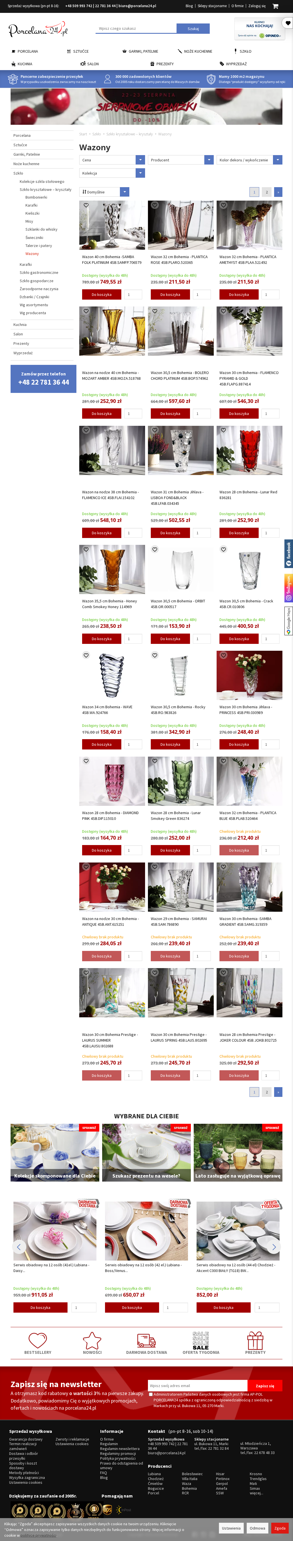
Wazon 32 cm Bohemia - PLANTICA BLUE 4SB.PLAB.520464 (247, 815)
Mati (253, 1483)
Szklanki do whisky (41, 229)
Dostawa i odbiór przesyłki (23, 1456)
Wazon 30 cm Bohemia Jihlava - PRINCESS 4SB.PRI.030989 (245, 709)
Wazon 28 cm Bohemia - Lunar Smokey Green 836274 (176, 815)
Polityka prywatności (118, 1458)
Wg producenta (33, 312)
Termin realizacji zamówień (23, 1446)
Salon (93, 63)
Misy (29, 221)
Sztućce (81, 51)
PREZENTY (255, 1352)
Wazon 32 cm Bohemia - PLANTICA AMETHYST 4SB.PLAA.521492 (247, 259)
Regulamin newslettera (120, 1448)
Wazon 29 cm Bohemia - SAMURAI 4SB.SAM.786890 (179, 921)
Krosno (256, 1473)
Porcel (153, 1493)
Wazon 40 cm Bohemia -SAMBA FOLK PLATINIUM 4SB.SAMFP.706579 (111, 259)
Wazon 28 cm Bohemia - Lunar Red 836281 (248, 494)
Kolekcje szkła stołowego (42, 181)
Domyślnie (95, 192)
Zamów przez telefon (43, 379)
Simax (255, 1488)
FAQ (103, 1472)
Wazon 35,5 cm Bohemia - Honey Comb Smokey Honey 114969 (109, 603)
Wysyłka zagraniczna (27, 1477)
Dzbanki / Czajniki (34, 296)
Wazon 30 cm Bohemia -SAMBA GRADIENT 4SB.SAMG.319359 (245, 921)
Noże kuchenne (198, 51)
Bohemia (189, 1488)
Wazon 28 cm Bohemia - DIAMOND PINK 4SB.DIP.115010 (110, 815)
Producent (160, 160)
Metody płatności (24, 1472)
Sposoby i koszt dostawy (23, 1466)
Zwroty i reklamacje (72, 1439)
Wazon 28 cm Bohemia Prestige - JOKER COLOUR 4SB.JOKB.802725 (248, 1037)
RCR (185, 1493)
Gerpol (222, 1483)
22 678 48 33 (264, 1452)
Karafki (31, 205)
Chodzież (156, 1478)
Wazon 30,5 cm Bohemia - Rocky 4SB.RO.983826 (178, 709)
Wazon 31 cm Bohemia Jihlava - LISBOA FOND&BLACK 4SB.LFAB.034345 (177, 497)
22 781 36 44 (105, 5)
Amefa (221, 1488)
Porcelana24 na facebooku (288, 553)
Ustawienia (231, 1528)
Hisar (220, 1473)
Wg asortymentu (34, 304)
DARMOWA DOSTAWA (146, 1352)
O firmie (237, 5)
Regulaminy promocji (118, 1453)
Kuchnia (25, 63)
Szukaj (193, 28)
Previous (19, 1247)
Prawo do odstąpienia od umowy (121, 1466)
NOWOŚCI (92, 1352)
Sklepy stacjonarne (212, 5)
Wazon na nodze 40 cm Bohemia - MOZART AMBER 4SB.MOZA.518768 (111, 375)
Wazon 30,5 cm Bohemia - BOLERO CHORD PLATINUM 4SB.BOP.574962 (180, 375)
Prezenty (165, 63)
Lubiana (154, 1473)
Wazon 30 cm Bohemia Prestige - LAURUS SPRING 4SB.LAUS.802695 (179, 1037)
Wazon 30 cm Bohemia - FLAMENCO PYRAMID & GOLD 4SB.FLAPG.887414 (249, 378)
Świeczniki (34, 237)
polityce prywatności (38, 1535)
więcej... (256, 1493)
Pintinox (222, 1478)
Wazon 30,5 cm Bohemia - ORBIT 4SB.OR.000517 (178, 603)
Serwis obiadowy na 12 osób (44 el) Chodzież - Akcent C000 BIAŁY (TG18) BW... (144, 1267)
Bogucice (156, 1488)
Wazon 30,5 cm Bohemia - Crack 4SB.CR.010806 (246, 603)
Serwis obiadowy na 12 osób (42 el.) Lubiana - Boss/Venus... (51, 1267)
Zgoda (280, 1528)
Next (274, 1247)
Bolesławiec (192, 1473)
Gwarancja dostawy (26, 1439)
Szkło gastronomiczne (39, 272)
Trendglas (258, 1478)
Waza (186, 1483)
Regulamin (109, 1443)
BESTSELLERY (37, 1352)
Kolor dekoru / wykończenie (244, 160)
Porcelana (28, 51)
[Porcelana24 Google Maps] (288, 621)
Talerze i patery (38, 245)
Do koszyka (102, 294)
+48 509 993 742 (78, 5)
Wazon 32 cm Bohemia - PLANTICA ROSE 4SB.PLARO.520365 (179, 259)
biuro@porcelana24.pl (137, 5)
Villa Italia (189, 1478)
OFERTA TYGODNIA (201, 1352)
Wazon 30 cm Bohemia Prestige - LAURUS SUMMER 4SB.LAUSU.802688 (110, 1040)
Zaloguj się (257, 5)
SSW (220, 1493)
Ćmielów (155, 1483)
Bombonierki (36, 197)
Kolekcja (89, 173)
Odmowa (257, 1528)
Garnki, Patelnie (143, 51)
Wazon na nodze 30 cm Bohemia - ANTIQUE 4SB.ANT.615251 (110, 921)
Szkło (246, 51)
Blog (189, 5)
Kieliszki (32, 213)
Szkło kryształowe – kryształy (46, 189)
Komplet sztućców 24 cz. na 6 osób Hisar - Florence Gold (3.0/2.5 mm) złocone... (232, 1267)
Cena (86, 160)
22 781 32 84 (218, 1448)
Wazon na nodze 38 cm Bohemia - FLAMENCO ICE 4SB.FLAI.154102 (110, 494)
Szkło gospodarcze (37, 280)
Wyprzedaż (236, 63)
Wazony (32, 253)
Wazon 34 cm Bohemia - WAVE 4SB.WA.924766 (107, 709)
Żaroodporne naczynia (39, 288)
